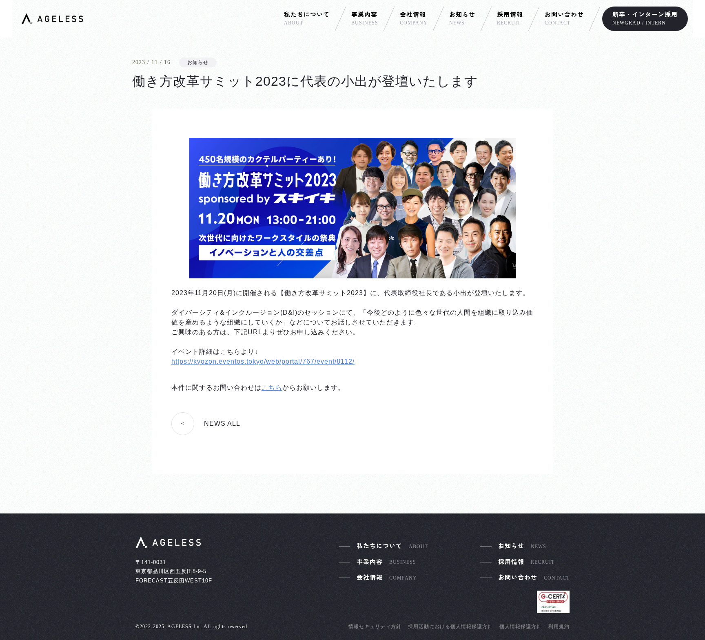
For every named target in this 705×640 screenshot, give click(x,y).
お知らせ (197, 62)
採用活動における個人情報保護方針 (450, 626)
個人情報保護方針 (520, 626)
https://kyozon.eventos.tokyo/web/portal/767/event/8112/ (263, 361)
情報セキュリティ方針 (374, 626)
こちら (272, 387)
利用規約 (559, 626)
